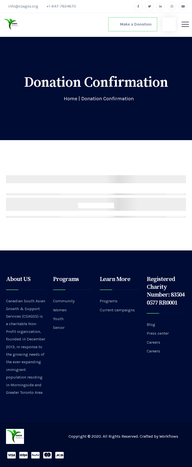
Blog (151, 324)
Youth (58, 318)
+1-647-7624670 (61, 6)
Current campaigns (117, 310)
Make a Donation (134, 24)
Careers (153, 342)
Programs (109, 301)
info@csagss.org (23, 6)
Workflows (168, 436)
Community (63, 301)
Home (70, 99)
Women (59, 310)
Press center (158, 333)
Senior (58, 327)
